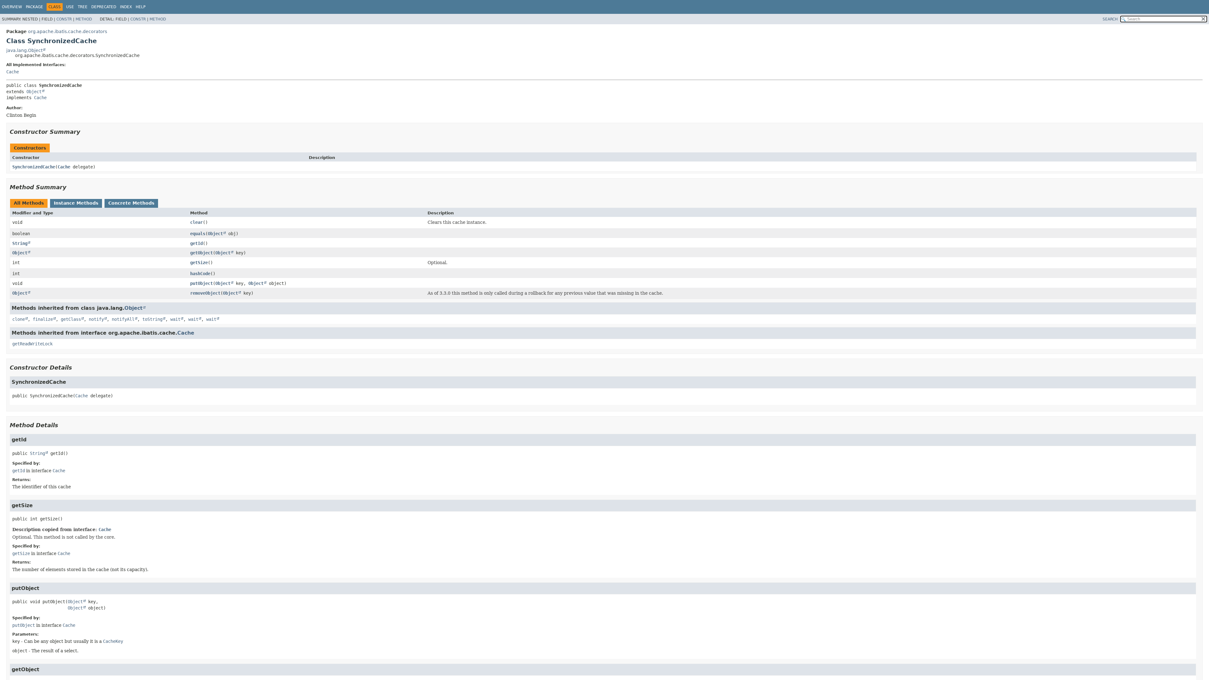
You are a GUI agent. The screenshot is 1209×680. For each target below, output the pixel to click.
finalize (43, 319)
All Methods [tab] (29, 203)
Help (140, 7)
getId (196, 243)
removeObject (205, 293)
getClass (71, 319)
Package (34, 7)
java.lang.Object (24, 50)
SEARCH (1110, 19)
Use (70, 7)
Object (34, 91)
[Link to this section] (84, 131)
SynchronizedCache (33, 166)
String (19, 243)
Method (84, 19)
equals (197, 233)
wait (175, 319)
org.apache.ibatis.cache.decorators (67, 31)
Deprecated (103, 7)
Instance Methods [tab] (76, 203)
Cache (12, 71)
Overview (12, 7)
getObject (201, 252)
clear (196, 222)
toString (152, 319)
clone (18, 319)
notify (96, 319)
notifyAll (123, 319)
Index (126, 7)
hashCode (200, 273)
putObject (201, 283)
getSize (199, 262)
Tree (83, 7)
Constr (64, 19)
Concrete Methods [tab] (131, 203)
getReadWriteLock (32, 343)
